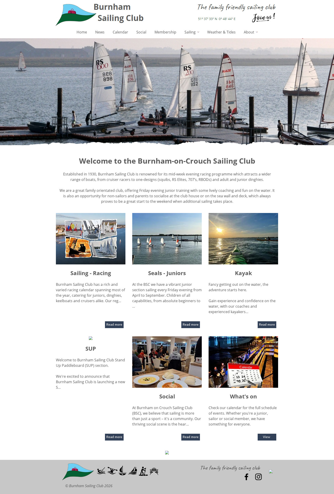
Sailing (190, 32)
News (100, 32)
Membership (165, 32)
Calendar (120, 32)
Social (141, 32)
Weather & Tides (221, 32)
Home (82, 32)
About (250, 32)
